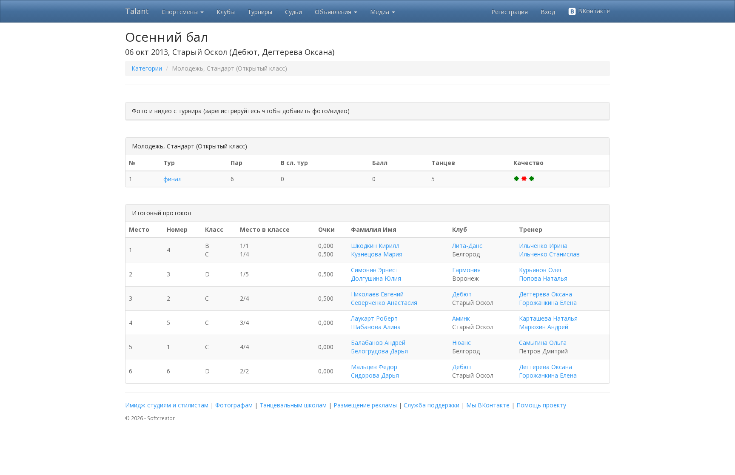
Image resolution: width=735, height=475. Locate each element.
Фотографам (234, 405)
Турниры (260, 12)
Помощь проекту (541, 405)
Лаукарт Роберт (374, 318)
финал (172, 179)
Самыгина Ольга (543, 342)
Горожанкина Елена (548, 303)
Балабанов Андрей (378, 342)
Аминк (461, 318)
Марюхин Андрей (543, 327)
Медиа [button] (380, 12)
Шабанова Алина (376, 327)
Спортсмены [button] (180, 12)
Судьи (293, 12)
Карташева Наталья (548, 318)
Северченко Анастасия (384, 303)
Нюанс (461, 342)
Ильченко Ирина (543, 246)
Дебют (462, 294)
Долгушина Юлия (376, 278)
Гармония (466, 270)
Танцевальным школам (293, 405)
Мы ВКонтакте (488, 405)
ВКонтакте (593, 11)
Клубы (226, 12)
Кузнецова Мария (376, 254)
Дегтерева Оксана (545, 294)
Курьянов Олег (540, 270)
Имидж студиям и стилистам (166, 405)
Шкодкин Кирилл (375, 246)
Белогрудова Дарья (379, 351)
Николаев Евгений (377, 294)
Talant (137, 11)
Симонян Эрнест (375, 270)
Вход (548, 12)
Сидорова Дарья (375, 375)
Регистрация (509, 12)
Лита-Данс (467, 246)
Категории (146, 68)
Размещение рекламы (365, 405)
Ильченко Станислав (549, 254)
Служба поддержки (431, 405)
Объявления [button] (334, 12)
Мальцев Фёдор (374, 367)
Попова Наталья (543, 278)
